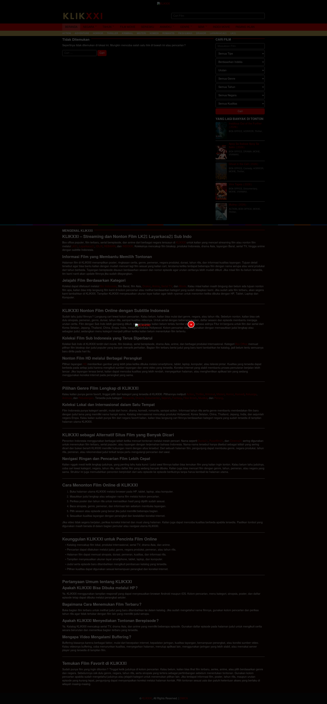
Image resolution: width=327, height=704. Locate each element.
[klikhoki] (163, 352)
